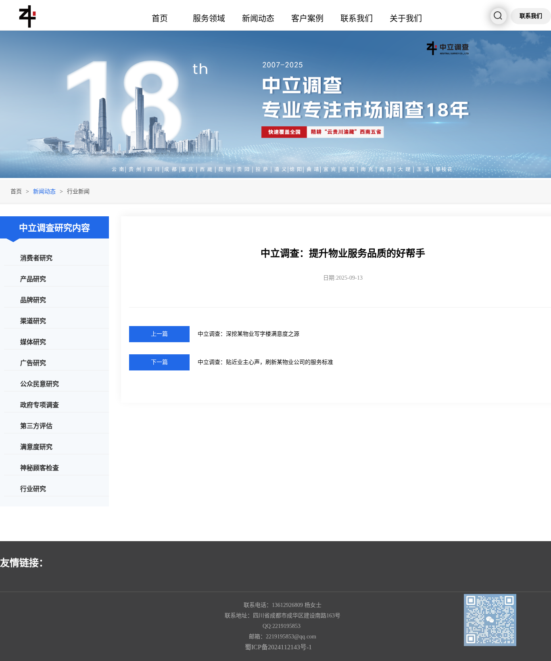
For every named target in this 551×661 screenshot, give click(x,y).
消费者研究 (36, 257)
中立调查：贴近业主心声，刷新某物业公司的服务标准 (265, 362)
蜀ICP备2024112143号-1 (278, 647)
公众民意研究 (39, 383)
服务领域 (209, 18)
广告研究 (33, 362)
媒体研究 (33, 341)
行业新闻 (78, 191)
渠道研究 (33, 320)
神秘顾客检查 (39, 467)
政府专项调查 (39, 404)
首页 (160, 18)
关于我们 (406, 18)
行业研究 (33, 488)
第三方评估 (36, 425)
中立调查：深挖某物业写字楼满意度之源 (248, 334)
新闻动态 (258, 18)
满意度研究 (36, 446)
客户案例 (307, 18)
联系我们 (356, 18)
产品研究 (33, 278)
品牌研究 (33, 299)
